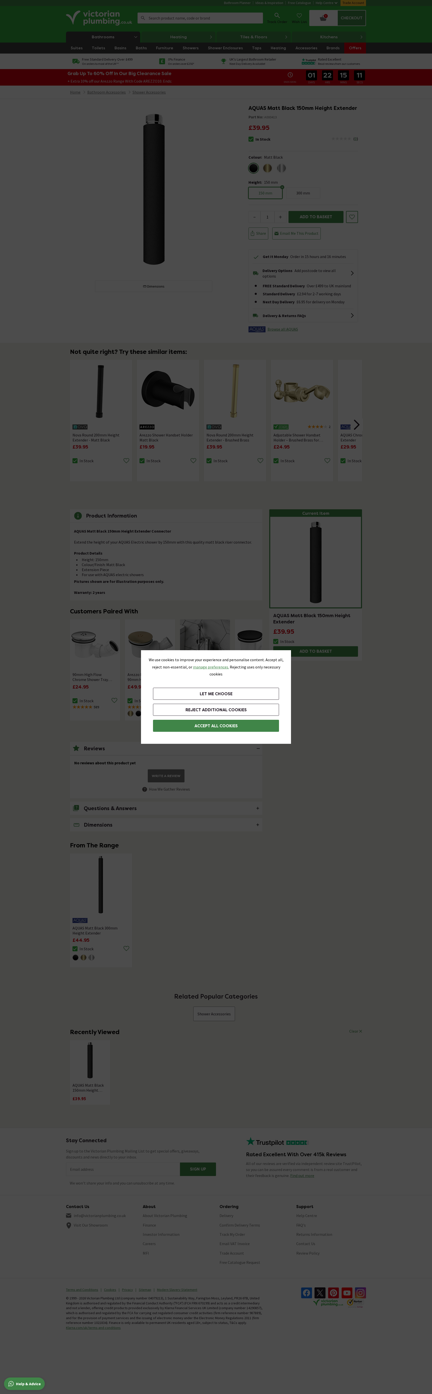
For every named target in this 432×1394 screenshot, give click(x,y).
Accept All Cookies (216, 726)
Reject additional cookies (216, 710)
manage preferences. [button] (211, 666)
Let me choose (216, 693)
